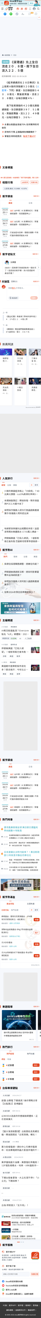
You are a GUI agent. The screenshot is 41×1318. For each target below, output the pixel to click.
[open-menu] (2, 9)
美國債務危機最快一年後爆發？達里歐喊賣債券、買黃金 (34, 388)
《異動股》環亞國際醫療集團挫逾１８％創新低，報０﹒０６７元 (20, 330)
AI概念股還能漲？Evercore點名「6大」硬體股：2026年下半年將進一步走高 (21, 388)
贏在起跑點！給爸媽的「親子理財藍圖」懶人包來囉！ (20, 177)
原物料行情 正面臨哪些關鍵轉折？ (21, 131)
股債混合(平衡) (14, 936)
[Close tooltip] (34, 20)
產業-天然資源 (14, 923)
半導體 (11, 1078)
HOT (11, 211)
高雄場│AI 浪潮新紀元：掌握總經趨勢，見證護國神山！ (24, 245)
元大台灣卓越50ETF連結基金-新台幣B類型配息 (16, 954)
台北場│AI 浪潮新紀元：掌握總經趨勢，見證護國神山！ (24, 223)
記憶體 (11, 1065)
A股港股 (7, 55)
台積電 (11, 1072)
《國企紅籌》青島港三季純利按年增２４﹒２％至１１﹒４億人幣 (21, 317)
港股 (15, 55)
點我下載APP (29, 136)
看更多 (35, 196)
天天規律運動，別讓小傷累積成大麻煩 (20, 359)
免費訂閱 (34, 1274)
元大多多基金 (6, 942)
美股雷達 (14, 626)
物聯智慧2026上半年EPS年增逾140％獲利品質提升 (6, 359)
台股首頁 (25, 182)
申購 (36, 919)
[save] (29, 14)
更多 (36, 485)
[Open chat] (36, 13)
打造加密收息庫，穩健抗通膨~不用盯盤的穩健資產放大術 (24, 234)
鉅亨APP (12, 1305)
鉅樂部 (28, 1305)
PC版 (5, 1305)
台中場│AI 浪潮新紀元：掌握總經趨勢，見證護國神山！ (24, 212)
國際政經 (14, 644)
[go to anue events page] (30, 8)
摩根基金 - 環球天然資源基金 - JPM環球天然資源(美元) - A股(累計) (16, 918)
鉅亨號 (20, 1305)
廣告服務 (9, 1310)
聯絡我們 (31, 1310)
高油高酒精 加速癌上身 (6, 388)
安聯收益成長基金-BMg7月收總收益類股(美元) (16, 931)
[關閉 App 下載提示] (2, 3)
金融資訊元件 (20, 1310)
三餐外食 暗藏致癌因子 (35, 359)
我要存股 (34, 182)
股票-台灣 (13, 946)
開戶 (36, 932)
